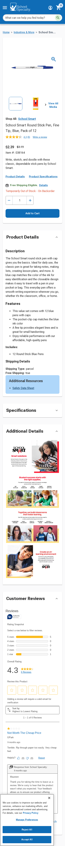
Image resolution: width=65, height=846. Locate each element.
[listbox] (26, 109)
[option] (16, 109)
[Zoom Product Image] (53, 59)
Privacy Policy (30, 813)
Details (43, 185)
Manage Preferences (27, 819)
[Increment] (30, 200)
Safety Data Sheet (23, 388)
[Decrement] (9, 200)
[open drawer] (5, 7)
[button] (50, 7)
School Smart (27, 118)
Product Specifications (43, 176)
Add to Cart (32, 213)
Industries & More (24, 32)
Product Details (15, 176)
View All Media (53, 105)
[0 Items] (58, 7)
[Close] (49, 798)
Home (6, 32)
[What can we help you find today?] (58, 18)
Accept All (26, 839)
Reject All (27, 829)
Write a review (40, 137)
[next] (45, 105)
